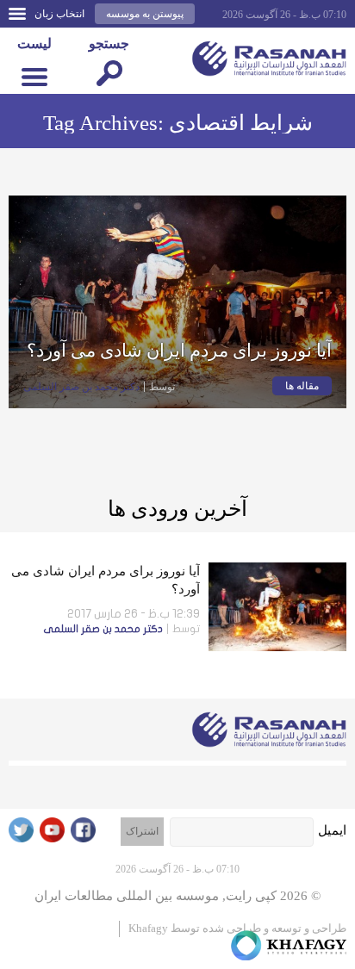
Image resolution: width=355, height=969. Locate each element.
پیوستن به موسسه (145, 14)
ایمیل (332, 830)
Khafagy (148, 928)
